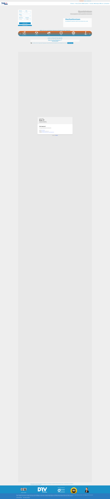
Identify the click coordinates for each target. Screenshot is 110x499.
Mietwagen (97, 3)
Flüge (76, 3)
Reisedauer (27, 17)
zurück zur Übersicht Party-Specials (55, 38)
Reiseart (20, 14)
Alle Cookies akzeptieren (26, 497)
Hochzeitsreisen (72, 19)
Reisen (72, 3)
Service (102, 3)
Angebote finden (24, 23)
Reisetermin (21, 17)
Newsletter (107, 3)
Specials (91, 3)
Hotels (80, 3)
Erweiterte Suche (24, 25)
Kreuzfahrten (85, 3)
